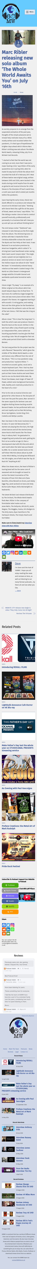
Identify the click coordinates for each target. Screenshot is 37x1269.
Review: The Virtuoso (24, 613)
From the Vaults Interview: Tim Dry (23, 1169)
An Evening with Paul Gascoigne (17, 788)
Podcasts (24, 1049)
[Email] (4, 557)
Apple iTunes (11, 890)
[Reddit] (16, 553)
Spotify (11, 906)
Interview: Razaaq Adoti (23, 1138)
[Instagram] (12, 553)
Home (5, 1049)
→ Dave (18, 591)
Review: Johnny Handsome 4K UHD (24, 1203)
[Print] (29, 553)
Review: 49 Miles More (25, 1194)
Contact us (24, 1052)
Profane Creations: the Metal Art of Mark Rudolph (25, 1111)
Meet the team (14, 1049)
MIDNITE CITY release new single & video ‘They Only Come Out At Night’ (18, 609)
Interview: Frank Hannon (22, 1159)
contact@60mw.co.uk (18, 1260)
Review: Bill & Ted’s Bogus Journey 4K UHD (24, 1223)
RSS (11, 912)
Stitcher (11, 896)
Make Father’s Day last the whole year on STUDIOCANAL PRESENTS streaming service (17, 748)
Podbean (11, 885)
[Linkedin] (21, 553)
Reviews (10, 1052)
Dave (15, 92)
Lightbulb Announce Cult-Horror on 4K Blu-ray (25, 1073)
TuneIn (11, 901)
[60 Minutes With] (11, 22)
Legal (17, 1052)
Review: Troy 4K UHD (25, 1213)
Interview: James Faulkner (23, 1149)
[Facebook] (4, 553)
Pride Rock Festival (11, 866)
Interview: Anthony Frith (24, 1128)
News (21, 92)
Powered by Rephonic (28, 1016)
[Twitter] (8, 553)
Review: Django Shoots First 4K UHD (24, 1185)
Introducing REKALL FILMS (14, 667)
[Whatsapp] (25, 553)
